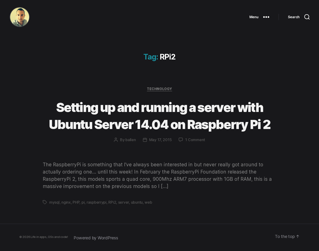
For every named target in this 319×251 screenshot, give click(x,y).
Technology (159, 89)
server (123, 202)
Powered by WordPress (96, 237)
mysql (54, 202)
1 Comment (195, 139)
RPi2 (112, 202)
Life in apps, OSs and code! (49, 237)
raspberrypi (96, 202)
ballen (130, 139)
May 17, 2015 (160, 139)
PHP (76, 202)
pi (83, 202)
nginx (66, 202)
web (148, 202)
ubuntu (137, 202)
